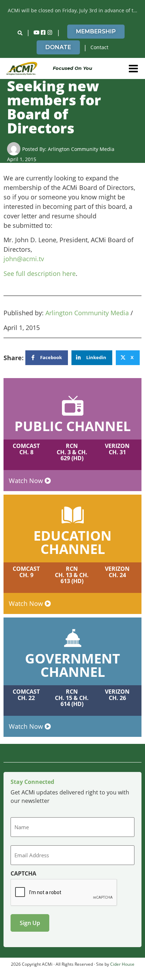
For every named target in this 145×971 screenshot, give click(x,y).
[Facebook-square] (43, 32)
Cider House (122, 964)
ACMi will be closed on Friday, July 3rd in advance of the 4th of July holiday (74, 10)
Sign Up (30, 923)
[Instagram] (50, 32)
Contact (99, 47)
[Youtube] (36, 32)
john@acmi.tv (24, 259)
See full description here (40, 273)
